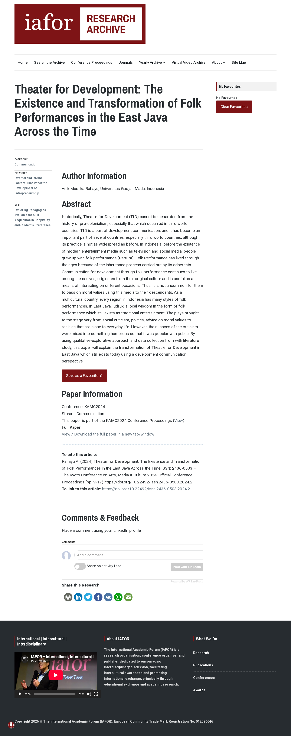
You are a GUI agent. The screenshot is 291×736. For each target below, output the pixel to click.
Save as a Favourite (82, 375)
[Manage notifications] (11, 725)
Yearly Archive (150, 62)
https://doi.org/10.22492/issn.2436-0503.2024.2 (146, 488)
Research (201, 653)
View (178, 420)
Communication (25, 164)
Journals (126, 62)
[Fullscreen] (96, 694)
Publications (203, 665)
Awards (199, 690)
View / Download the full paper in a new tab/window (108, 434)
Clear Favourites (234, 106)
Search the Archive (49, 62)
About (217, 62)
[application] (55, 675)
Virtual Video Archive (189, 62)
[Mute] (89, 694)
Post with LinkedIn (187, 567)
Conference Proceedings (91, 62)
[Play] (20, 694)
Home (23, 62)
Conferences (204, 678)
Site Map (239, 62)
